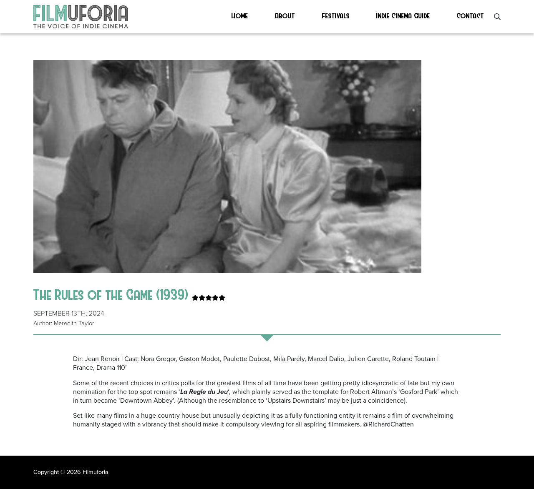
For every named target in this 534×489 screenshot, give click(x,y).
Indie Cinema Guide (403, 15)
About (285, 15)
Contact (470, 15)
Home (240, 15)
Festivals (336, 15)
